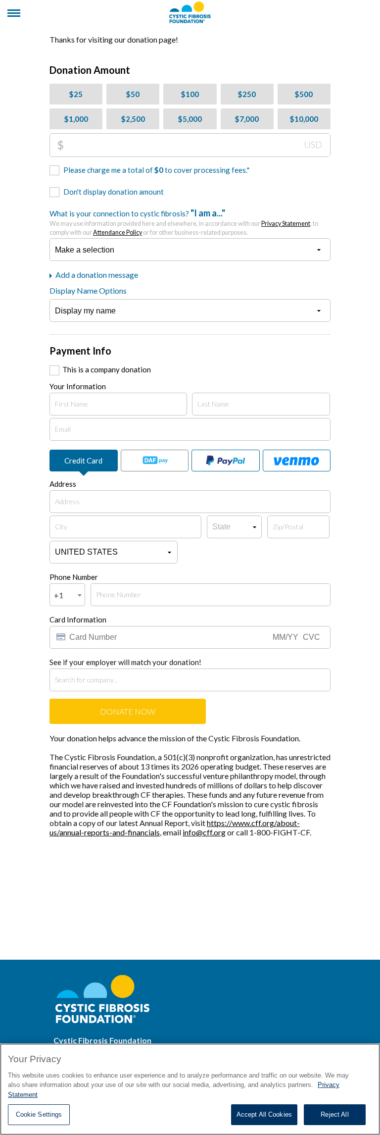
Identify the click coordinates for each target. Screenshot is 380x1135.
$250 (247, 94)
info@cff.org (204, 832)
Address (62, 483)
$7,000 (247, 118)
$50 (133, 94)
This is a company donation (106, 369)
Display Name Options (88, 290)
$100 (190, 94)
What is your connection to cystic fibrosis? (183, 221)
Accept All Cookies (264, 1114)
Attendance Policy (117, 232)
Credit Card (83, 460)
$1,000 (76, 118)
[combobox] (67, 594)
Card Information (77, 619)
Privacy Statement (285, 223)
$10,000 (304, 118)
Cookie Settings (39, 1114)
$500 (304, 94)
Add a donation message (96, 274)
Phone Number (73, 576)
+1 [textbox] (58, 595)
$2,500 (133, 118)
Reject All (334, 1114)
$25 (76, 94)
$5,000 (190, 118)
